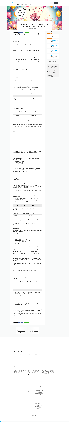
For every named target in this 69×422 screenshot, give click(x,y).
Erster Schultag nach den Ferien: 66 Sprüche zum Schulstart (34, 368)
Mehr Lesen (16, 374)
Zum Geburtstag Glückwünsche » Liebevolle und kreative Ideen (34, 330)
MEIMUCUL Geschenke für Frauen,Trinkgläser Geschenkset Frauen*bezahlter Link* (54, 50)
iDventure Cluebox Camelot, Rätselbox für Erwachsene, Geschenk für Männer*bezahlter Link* (54, 40)
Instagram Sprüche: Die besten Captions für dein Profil (47, 368)
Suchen (56, 3)
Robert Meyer (37, 28)
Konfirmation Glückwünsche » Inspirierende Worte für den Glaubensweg (21, 330)
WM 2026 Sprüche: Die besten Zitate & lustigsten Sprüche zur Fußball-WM (52, 72)
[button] (15, 32)
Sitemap (27, 391)
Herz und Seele (32, 4)
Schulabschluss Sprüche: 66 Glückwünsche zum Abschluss (19, 368)
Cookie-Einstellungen (3, 421)
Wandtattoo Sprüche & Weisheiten (22, 4)
